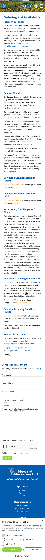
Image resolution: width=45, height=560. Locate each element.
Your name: (7, 375)
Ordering (22, 493)
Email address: (8, 383)
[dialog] (22, 539)
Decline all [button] (33, 550)
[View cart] (36, 6)
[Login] (25, 6)
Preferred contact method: (13, 400)
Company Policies (22, 508)
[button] (22, 556)
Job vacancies (22, 511)
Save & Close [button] (12, 550)
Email (6, 402)
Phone (6, 405)
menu (41, 6)
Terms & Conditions (22, 505)
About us (22, 490)
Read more (22, 530)
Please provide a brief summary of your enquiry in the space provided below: (21, 410)
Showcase (22, 495)
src (30, 6)
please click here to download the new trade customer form (19, 342)
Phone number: (8, 392)
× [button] (42, 521)
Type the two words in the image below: (17, 441)
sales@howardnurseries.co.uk (16, 46)
